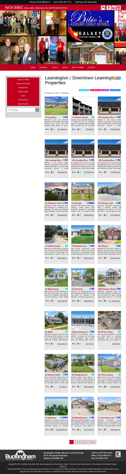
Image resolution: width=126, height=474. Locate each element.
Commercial (23, 100)
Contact (91, 67)
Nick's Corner (78, 67)
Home (33, 67)
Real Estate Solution (84, 464)
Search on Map (23, 79)
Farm (23, 96)
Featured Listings (23, 84)
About (65, 67)
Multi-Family (23, 92)
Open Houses (23, 104)
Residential (23, 88)
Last (93, 442)
